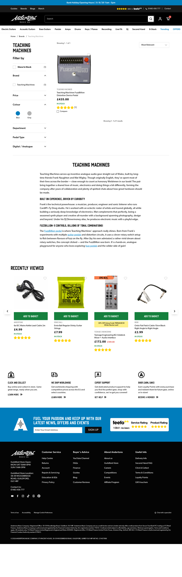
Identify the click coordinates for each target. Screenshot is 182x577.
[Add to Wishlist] (88, 54)
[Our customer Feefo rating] (139, 424)
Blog (75, 478)
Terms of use (15, 513)
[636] (33, 338)
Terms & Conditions (144, 473)
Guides (14, 9)
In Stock (61, 104)
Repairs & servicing (50, 473)
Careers (107, 468)
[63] (154, 340)
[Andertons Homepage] (25, 19)
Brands (24, 9)
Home (13, 37)
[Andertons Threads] (33, 496)
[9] (113, 350)
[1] (75, 107)
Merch (41, 9)
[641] (74, 340)
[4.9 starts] (102, 349)
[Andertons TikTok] (28, 496)
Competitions (110, 473)
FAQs (75, 463)
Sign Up (93, 430)
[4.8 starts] (62, 340)
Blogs (32, 9)
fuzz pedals (91, 246)
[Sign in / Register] (160, 19)
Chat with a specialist (164, 513)
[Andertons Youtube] (12, 496)
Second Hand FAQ (143, 463)
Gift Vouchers (141, 482)
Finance (76, 468)
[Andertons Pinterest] (39, 496)
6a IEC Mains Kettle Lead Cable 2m (29, 326)
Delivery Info (141, 458)
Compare (63, 111)
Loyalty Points (141, 478)
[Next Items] (174, 311)
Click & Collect (142, 468)
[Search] (151, 19)
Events (107, 478)
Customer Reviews (81, 482)
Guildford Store (111, 463)
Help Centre (47, 458)
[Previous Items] (7, 311)
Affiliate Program (111, 482)
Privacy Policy (48, 482)
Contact (168, 9)
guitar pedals (74, 235)
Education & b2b (49, 478)
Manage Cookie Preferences (43, 513)
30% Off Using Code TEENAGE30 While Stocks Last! (111, 324)
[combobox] (99, 19)
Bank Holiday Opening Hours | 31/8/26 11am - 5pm (91, 2)
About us (108, 458)
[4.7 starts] (22, 337)
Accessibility (26, 513)
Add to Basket (30, 316)
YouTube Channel (81, 458)
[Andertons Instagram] (23, 496)
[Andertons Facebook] (17, 496)
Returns (45, 463)
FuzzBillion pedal (53, 231)
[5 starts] (65, 107)
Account (46, 468)
